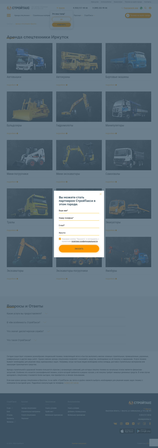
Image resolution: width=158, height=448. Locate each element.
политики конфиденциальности (84, 241)
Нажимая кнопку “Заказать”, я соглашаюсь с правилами (80, 240)
